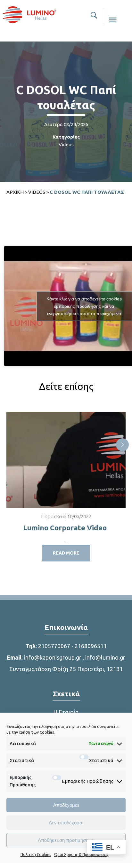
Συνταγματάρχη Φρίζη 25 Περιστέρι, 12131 (66, 669)
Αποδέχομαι (66, 805)
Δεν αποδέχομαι (66, 822)
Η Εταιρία (66, 712)
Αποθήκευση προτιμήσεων (66, 840)
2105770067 (54, 646)
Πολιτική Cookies (36, 854)
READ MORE (66, 553)
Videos (66, 144)
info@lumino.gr (105, 657)
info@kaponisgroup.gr (52, 657)
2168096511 (91, 646)
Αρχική (15, 192)
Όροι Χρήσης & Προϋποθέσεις (81, 854)
